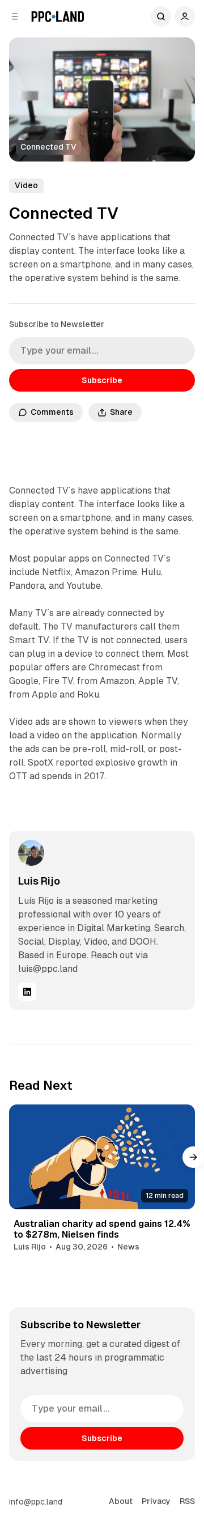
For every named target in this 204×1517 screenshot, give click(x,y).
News (128, 1246)
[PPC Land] (57, 16)
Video (26, 185)
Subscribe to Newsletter (56, 324)
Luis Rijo (39, 881)
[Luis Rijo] (31, 853)
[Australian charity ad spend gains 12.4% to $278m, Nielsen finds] (102, 1156)
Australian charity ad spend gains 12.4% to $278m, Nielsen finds (102, 1229)
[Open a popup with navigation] (15, 16)
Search (161, 16)
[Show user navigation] (185, 16)
